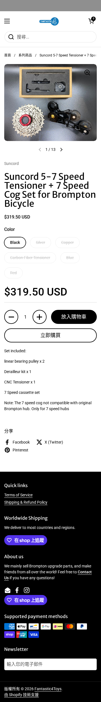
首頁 (7, 55)
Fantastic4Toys (48, 689)
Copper (67, 242)
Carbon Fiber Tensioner (30, 257)
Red (13, 273)
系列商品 (25, 55)
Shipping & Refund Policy (25, 502)
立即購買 (50, 335)
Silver (40, 242)
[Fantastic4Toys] (49, 21)
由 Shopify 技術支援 (21, 694)
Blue (70, 257)
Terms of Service (18, 495)
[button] (91, 21)
